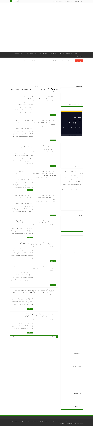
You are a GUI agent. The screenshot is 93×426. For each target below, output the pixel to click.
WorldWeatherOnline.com (72, 135)
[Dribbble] (25, 1)
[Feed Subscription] (10, 93)
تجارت (27, 53)
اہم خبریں (46, 100)
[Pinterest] (26, 1)
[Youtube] (22, 1)
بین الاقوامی (61, 53)
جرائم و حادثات (52, 53)
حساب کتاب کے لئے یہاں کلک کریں (74, 166)
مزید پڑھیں (53, 114)
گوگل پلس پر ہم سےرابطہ (58, 1)
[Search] (11, 1)
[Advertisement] (46, 73)
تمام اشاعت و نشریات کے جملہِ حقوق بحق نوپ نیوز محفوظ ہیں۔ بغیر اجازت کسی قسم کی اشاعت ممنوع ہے (38, 421)
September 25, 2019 (77, 184)
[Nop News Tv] (46, 27)
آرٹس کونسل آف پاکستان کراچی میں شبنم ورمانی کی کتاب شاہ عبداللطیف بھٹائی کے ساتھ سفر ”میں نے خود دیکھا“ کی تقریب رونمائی (34, 292)
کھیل (36, 53)
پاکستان (76, 53)
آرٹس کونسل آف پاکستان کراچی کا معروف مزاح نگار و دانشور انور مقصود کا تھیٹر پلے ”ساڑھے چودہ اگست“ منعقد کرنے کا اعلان (34, 197)
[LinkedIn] (23, 1)
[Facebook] (29, 1)
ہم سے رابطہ (79, 56)
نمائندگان (17, 53)
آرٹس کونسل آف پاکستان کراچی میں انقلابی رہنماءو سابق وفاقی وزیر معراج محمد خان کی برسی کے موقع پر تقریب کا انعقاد (36, 122)
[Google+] (30, 1)
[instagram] (19, 1)
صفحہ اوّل (81, 53)
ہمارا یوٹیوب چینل (69, 1)
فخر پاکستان (69, 53)
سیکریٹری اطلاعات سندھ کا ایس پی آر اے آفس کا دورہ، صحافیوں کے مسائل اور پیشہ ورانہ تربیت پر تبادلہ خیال (48, 60)
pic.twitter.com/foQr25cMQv (73, 181)
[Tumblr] (21, 1)
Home (50, 86)
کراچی (37, 100)
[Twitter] (27, 1)
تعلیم (31, 53)
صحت (46, 53)
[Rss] (32, 1)
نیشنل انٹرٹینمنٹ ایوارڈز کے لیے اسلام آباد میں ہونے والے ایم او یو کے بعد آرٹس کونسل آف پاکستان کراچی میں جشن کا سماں (34, 315)
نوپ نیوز (12, 421)
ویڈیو (22, 53)
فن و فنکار (41, 53)
